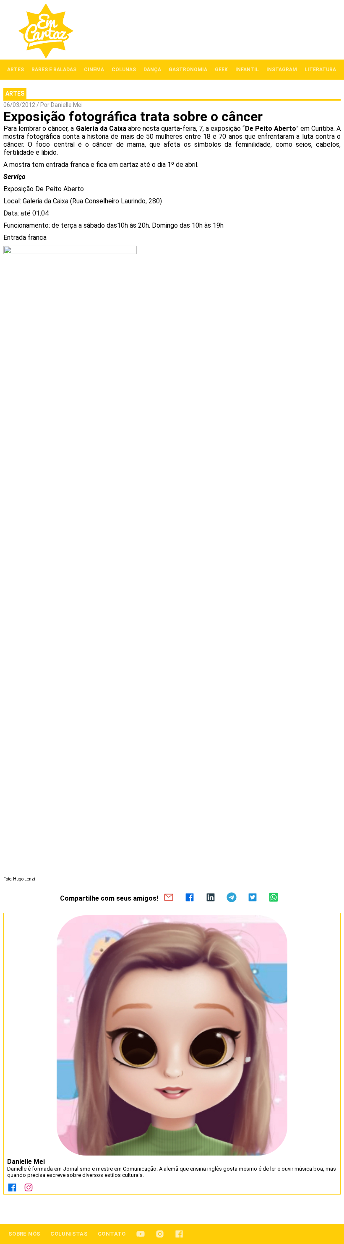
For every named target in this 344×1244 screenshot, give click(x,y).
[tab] (15, 70)
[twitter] (252, 898)
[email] (168, 898)
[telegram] (231, 898)
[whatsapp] (273, 898)
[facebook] (189, 898)
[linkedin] (210, 898)
